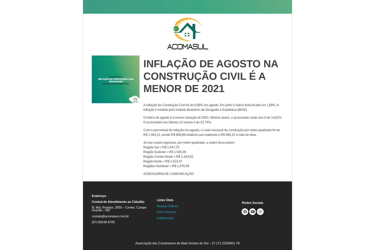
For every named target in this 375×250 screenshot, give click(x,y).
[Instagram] (260, 211)
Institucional (165, 218)
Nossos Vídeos (167, 206)
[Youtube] (252, 211)
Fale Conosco (166, 212)
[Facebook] (245, 211)
